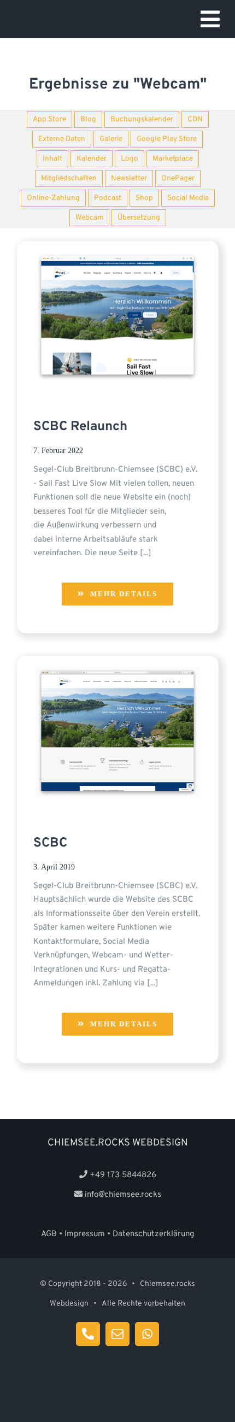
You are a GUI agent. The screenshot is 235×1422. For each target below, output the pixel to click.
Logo (129, 158)
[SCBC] (117, 676)
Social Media (188, 198)
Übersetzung (139, 217)
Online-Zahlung (53, 198)
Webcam (89, 217)
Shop (144, 198)
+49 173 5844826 (123, 1175)
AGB (49, 1234)
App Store (49, 119)
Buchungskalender (141, 119)
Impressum (84, 1234)
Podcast (107, 198)
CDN (195, 119)
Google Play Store (167, 139)
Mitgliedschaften (69, 178)
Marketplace (172, 158)
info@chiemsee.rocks (123, 1195)
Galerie (110, 139)
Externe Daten (61, 139)
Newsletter (129, 178)
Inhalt (52, 158)
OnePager (178, 178)
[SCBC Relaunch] (117, 261)
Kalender (92, 158)
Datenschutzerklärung (153, 1234)
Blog (88, 119)
